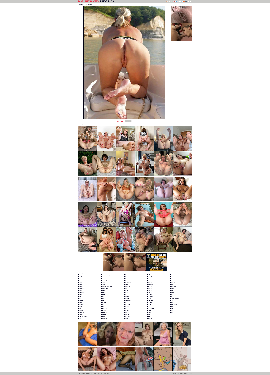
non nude (127, 316)
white (172, 308)
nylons (150, 274)
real (149, 306)
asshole (81, 282)
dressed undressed (107, 286)
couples (104, 276)
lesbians (127, 296)
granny (104, 314)
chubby (81, 314)
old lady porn (151, 276)
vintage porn (174, 304)
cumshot (104, 280)
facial (103, 296)
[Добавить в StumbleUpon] (184, 1)
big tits (81, 294)
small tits (173, 282)
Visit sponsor (128, 121)
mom (126, 308)
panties (150, 294)
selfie (149, 312)
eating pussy (105, 288)
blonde (81, 300)
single (172, 276)
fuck (103, 304)
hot (126, 280)
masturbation (128, 300)
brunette (81, 310)
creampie (104, 278)
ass (80, 280)
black (80, 298)
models (127, 306)
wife (172, 310)
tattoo (172, 288)
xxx (172, 312)
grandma (104, 312)
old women (151, 278)
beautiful (81, 288)
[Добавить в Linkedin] (176, 1)
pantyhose (150, 296)
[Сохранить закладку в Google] (171, 1)
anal (80, 276)
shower (173, 274)
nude (126, 318)
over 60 (150, 290)
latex (126, 290)
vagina (173, 302)
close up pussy (106, 274)
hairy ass (104, 318)
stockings (173, 286)
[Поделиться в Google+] (174, 1)
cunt (103, 282)
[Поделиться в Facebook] (169, 1)
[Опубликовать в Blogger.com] (167, 1)
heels (126, 276)
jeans (126, 288)
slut (172, 280)
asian (80, 278)
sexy (149, 316)
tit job (172, 294)
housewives (128, 282)
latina (126, 292)
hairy (103, 316)
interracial (127, 286)
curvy (103, 284)
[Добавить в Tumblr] (186, 1)
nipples (127, 314)
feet (103, 300)
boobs (81, 304)
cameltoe (81, 312)
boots (80, 306)
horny (126, 278)
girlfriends (104, 308)
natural (127, 312)
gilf (103, 306)
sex (149, 314)
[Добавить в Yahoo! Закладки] (190, 1)
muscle (127, 310)
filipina (104, 302)
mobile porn (128, 304)
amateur (81, 274)
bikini (80, 296)
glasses (104, 310)
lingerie (127, 298)
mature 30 (150, 284)
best (80, 290)
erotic (103, 292)
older (149, 280)
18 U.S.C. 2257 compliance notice (101, 373)
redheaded (151, 308)
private (150, 302)
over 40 (150, 286)
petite (149, 298)
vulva (172, 306)
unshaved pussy (175, 298)
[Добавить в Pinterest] (180, 1)
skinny (172, 278)
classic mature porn (84, 316)
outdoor (150, 282)
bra (80, 308)
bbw (80, 284)
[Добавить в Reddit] (182, 1)
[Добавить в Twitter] (188, 1)
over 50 (150, 288)
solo (172, 284)
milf (126, 302)
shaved (150, 318)
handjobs (127, 274)
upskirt (172, 300)
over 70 (150, 292)
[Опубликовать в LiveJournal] (178, 1)
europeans (105, 294)
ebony (103, 290)
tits (172, 296)
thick (172, 290)
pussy (149, 304)
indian (126, 284)
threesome (173, 292)
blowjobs (81, 302)
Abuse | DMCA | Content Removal (85, 373)
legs (126, 294)
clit (80, 318)
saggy (149, 310)
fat (103, 298)
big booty (81, 292)
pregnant (150, 300)
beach (81, 286)
